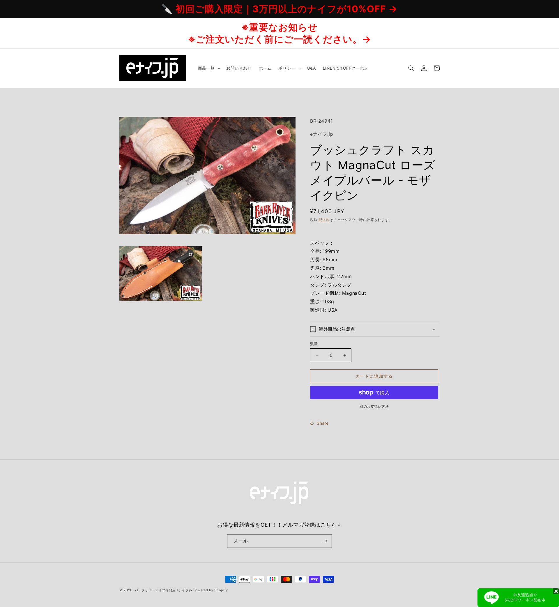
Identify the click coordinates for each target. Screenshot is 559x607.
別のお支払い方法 (374, 406)
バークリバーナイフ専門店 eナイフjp (163, 590)
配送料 (324, 220)
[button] (208, 68)
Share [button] (323, 423)
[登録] (325, 541)
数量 (314, 343)
